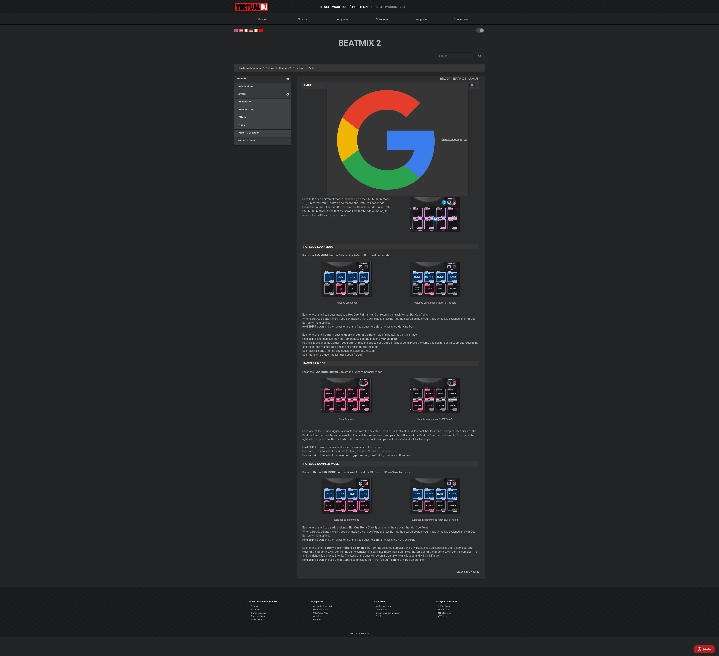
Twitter (443, 616)
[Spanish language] (241, 30)
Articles (317, 616)
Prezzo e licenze (259, 616)
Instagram (445, 613)
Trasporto (243, 101)
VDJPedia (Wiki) (321, 613)
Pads (311, 67)
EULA (378, 616)
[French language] (246, 30)
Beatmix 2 (285, 67)
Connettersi (461, 19)
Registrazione (245, 140)
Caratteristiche (258, 613)
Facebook (444, 606)
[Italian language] (256, 30)
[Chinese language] (261, 30)
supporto (421, 19)
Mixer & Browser (247, 132)
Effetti (241, 117)
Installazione (244, 86)
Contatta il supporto (323, 606)
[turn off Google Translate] (472, 85)
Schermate (256, 619)
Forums (317, 619)
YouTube (444, 609)
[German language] (251, 30)
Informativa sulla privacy (388, 613)
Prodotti (263, 19)
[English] (236, 30)
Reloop (270, 67)
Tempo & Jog (245, 109)
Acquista (342, 19)
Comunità (382, 19)
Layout (300, 67)
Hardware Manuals (249, 67)
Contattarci (381, 609)
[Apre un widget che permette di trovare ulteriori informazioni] (704, 649)
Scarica (302, 19)
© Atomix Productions (359, 633)
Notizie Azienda (384, 606)
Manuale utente (321, 609)
